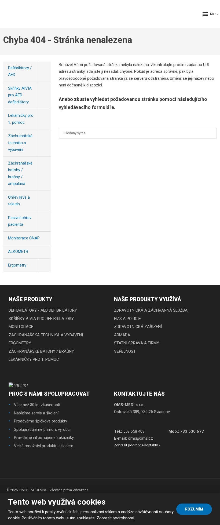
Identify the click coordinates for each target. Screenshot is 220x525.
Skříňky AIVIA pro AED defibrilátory (20, 95)
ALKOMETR (18, 251)
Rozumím (194, 509)
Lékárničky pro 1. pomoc (21, 119)
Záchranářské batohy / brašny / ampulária (20, 173)
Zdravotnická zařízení (138, 326)
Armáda (122, 335)
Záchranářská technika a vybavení (20, 142)
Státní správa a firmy (136, 343)
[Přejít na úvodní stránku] (16, 14)
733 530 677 (192, 431)
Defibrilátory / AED (20, 71)
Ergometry (17, 265)
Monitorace (21, 326)
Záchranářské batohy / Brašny (41, 351)
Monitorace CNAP (24, 238)
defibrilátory (63, 310)
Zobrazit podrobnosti (115, 518)
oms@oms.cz (140, 438)
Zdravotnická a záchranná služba (151, 310)
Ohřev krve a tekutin (19, 201)
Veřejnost (125, 351)
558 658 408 (134, 431)
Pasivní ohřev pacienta (19, 221)
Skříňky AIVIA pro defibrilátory (41, 318)
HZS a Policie (127, 318)
